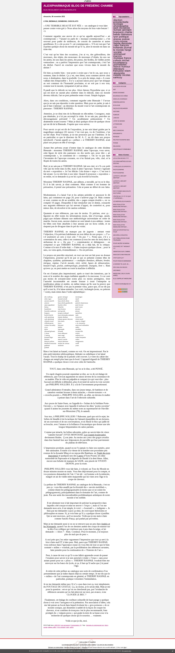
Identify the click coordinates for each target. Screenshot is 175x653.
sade (67, 627)
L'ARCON (116, 117)
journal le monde (122, 48)
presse (117, 39)
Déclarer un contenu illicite (55, 647)
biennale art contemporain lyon (95, 625)
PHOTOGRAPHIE (118, 169)
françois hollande (121, 46)
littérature (126, 34)
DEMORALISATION (119, 102)
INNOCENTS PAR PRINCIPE (121, 254)
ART (114, 89)
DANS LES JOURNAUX (120, 99)
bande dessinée (122, 43)
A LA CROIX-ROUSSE (119, 86)
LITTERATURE (117, 124)
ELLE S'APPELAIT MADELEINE (122, 278)
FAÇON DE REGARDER (120, 108)
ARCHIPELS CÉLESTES (120, 235)
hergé (128, 49)
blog (125, 647)
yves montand (61, 627)
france (117, 66)
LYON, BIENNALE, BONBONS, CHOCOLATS (60, 21)
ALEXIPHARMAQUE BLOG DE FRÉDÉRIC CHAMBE (78, 5)
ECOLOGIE (116, 105)
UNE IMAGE (116, 270)
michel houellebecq (121, 61)
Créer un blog (83, 642)
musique (118, 58)
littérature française (118, 69)
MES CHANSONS (118, 130)
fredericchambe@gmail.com (123, 284)
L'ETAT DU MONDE (119, 121)
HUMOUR (116, 114)
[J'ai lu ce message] (173, 651)
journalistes (120, 64)
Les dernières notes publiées (88, 644)
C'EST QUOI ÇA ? (118, 258)
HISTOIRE (116, 111)
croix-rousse (120, 41)
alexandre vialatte (119, 74)
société (117, 52)
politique (124, 36)
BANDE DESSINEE (118, 92)
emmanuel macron (119, 55)
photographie (120, 26)
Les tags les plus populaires (105, 644)
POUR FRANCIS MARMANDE (122, 261)
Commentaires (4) (76, 625)
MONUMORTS (117, 133)
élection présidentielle (120, 21)
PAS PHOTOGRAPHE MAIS (121, 140)
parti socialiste (121, 27)
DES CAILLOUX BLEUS (120, 267)
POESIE (115, 143)
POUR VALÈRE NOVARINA (121, 243)
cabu (116, 45)
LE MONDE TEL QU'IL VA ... (121, 264)
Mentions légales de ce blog (72, 647)
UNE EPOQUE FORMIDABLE (122, 149)
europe (117, 29)
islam (128, 70)
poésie (126, 39)
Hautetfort (93, 642)
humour (125, 66)
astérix (72, 627)
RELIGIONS (116, 146)
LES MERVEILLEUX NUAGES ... (122, 201)
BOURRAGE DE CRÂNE (120, 96)
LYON (115, 127)
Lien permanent (65, 625)
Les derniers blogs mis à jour (70, 644)
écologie (118, 24)
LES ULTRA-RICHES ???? (121, 158)
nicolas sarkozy (121, 76)
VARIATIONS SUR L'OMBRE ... (122, 251)
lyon (115, 36)
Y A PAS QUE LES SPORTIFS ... (122, 166)
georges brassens (122, 30)
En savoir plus (126, 651)
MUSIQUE (116, 136)
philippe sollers (52, 627)
